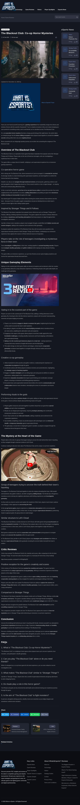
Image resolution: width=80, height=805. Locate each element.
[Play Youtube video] (30, 290)
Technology (18, 9)
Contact (46, 776)
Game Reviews (29, 9)
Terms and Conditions (50, 782)
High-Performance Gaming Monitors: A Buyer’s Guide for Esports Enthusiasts (70, 778)
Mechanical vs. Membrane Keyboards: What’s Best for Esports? (69, 785)
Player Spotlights (50, 9)
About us (46, 764)
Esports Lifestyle (31, 776)
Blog (28, 782)
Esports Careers (31, 779)
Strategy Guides (73, 48)
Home (10, 9)
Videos (39, 9)
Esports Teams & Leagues (34, 773)
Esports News (62, 9)
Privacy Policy (48, 779)
